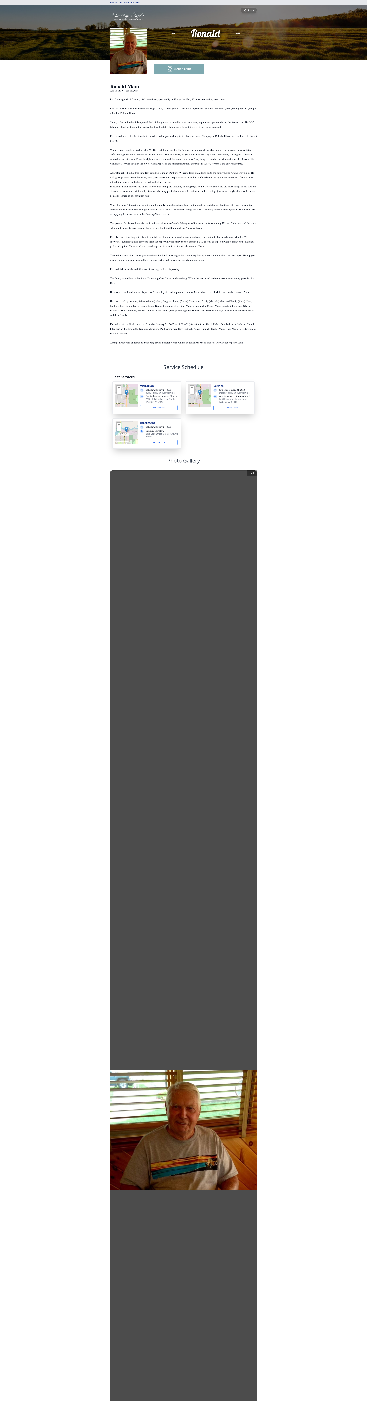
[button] (126, 392)
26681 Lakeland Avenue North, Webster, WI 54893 (160, 400)
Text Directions (159, 407)
